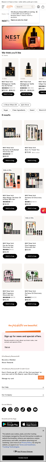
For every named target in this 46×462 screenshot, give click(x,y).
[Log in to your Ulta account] (38, 7)
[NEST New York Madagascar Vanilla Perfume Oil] (28, 75)
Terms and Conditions (27, 445)
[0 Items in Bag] (43, 7)
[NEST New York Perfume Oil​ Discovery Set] (34, 186)
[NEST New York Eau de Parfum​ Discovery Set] (12, 234)
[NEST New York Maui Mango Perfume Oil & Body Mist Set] (12, 186)
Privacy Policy (27, 442)
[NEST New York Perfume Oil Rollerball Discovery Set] (12, 138)
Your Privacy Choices (25, 451)
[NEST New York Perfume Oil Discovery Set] (34, 282)
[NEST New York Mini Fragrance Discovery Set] (12, 282)
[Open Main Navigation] (3, 7)
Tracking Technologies (10, 447)
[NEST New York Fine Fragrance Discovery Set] (34, 233)
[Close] (43, 430)
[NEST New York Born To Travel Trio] (34, 136)
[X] (37, 12)
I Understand (23, 458)
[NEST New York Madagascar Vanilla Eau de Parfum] (10, 75)
